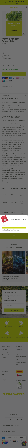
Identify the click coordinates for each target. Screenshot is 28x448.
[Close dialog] (27, 215)
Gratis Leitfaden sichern (14, 227)
